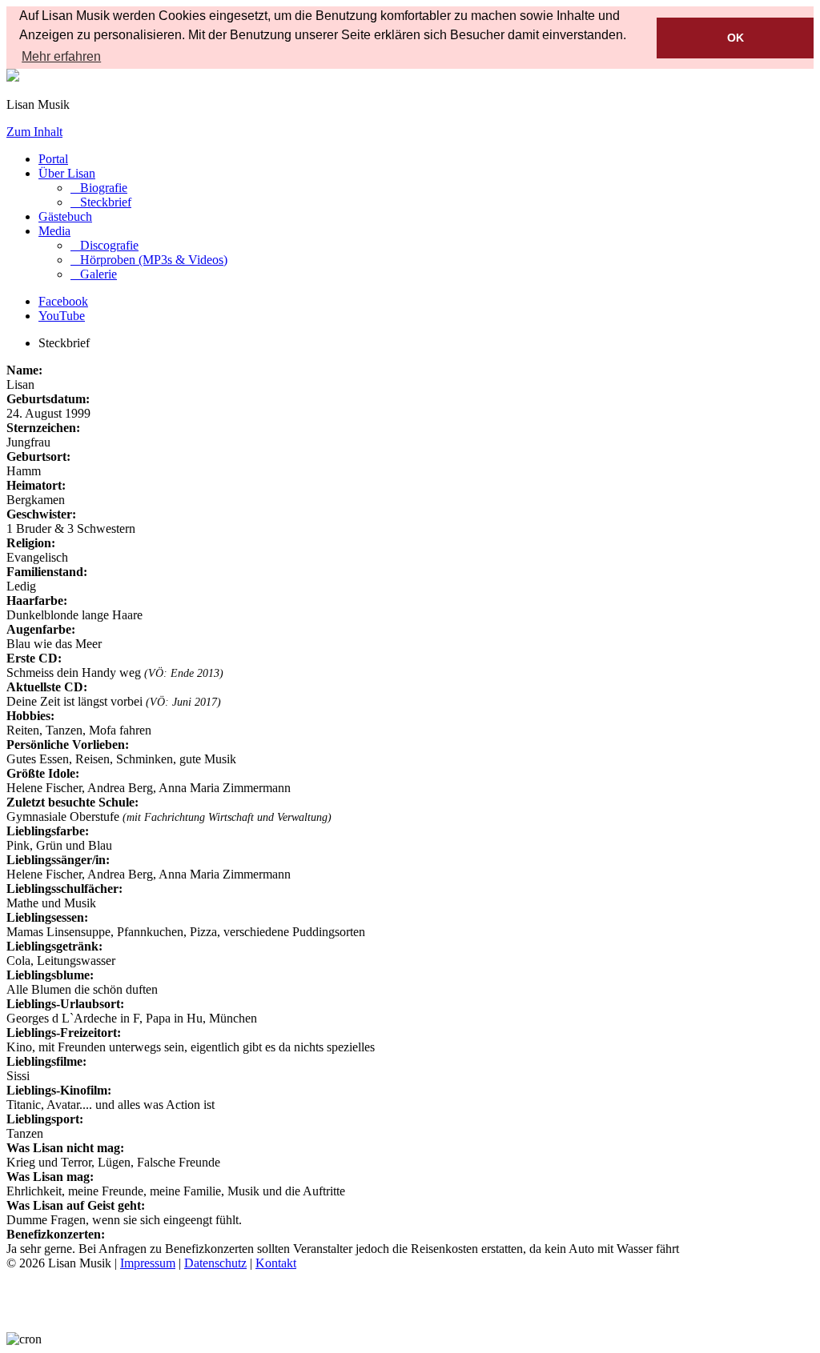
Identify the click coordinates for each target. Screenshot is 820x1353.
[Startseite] (12, 77)
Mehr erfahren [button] (61, 56)
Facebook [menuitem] (63, 301)
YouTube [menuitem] (61, 315)
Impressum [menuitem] (147, 1263)
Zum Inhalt (34, 131)
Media (54, 231)
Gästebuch (65, 216)
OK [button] (735, 37)
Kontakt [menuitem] (275, 1263)
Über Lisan (66, 173)
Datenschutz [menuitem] (215, 1263)
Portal (53, 159)
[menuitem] (98, 187)
